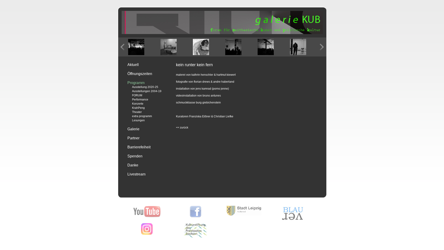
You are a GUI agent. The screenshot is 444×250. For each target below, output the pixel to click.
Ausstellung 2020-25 (145, 87)
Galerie (133, 129)
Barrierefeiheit (139, 147)
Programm (136, 83)
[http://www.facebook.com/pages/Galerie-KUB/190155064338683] (195, 216)
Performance (140, 99)
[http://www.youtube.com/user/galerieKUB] (147, 216)
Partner (133, 138)
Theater (137, 112)
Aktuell (133, 65)
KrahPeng (138, 107)
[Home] (222, 33)
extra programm (142, 116)
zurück (182, 127)
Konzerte (137, 103)
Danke (132, 165)
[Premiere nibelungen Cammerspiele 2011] (136, 47)
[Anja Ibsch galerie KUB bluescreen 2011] (298, 47)
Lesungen (138, 120)
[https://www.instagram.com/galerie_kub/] (147, 233)
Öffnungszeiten (139, 74)
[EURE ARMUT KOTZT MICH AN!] (168, 47)
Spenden (134, 156)
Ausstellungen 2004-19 (146, 91)
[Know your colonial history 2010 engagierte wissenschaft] (266, 47)
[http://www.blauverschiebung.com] (292, 220)
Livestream (136, 174)
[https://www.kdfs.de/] (195, 236)
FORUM (137, 95)
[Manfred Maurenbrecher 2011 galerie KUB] (233, 47)
